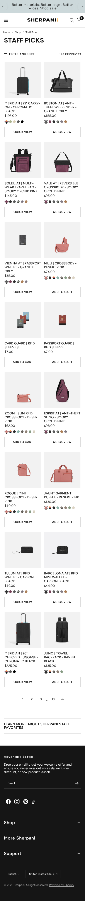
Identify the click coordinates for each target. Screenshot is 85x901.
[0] (78, 20)
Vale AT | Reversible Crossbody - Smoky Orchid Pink (61, 187)
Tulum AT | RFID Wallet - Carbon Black (19, 577)
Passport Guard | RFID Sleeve (59, 345)
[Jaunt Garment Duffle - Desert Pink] (62, 470)
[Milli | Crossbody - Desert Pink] (62, 240)
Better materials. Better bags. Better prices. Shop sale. (42, 6)
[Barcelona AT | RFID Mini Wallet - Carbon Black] (62, 550)
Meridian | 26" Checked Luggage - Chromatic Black (21, 657)
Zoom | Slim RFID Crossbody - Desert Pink (22, 417)
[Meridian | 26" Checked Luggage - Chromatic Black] (23, 630)
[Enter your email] (76, 783)
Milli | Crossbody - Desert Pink (60, 265)
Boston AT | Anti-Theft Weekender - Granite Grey (60, 107)
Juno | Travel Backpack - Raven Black (59, 657)
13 (53, 699)
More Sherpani (19, 838)
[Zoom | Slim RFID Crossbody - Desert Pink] (23, 390)
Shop (9, 822)
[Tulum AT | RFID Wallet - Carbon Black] (23, 550)
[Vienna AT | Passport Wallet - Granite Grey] (23, 240)
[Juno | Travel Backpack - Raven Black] (62, 630)
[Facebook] (8, 801)
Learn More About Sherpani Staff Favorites (37, 726)
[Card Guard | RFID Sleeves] (23, 320)
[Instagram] (17, 801)
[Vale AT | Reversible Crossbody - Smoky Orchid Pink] (62, 160)
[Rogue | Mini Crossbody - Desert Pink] (23, 470)
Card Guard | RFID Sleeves (20, 345)
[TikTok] (34, 801)
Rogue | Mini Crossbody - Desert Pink (22, 497)
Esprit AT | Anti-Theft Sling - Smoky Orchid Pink (62, 417)
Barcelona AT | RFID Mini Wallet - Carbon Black (61, 577)
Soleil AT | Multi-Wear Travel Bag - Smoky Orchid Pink (21, 187)
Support (13, 853)
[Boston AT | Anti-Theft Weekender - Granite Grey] (62, 80)
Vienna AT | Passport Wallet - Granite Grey (23, 267)
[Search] (71, 20)
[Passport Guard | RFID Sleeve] (62, 320)
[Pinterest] (25, 801)
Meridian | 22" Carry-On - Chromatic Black (22, 107)
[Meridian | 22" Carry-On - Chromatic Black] (23, 80)
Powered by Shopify (61, 885)
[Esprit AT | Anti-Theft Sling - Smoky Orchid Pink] (62, 390)
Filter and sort (22, 54)
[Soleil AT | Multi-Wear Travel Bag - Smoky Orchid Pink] (23, 160)
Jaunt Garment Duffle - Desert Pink (61, 495)
